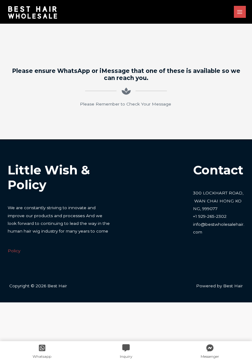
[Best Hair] (33, 12)
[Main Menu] (240, 12)
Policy (14, 250)
